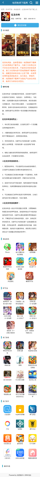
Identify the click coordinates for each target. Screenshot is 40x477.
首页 (2, 9)
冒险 (31, 110)
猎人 (30, 97)
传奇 (6, 94)
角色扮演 (17, 9)
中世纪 (17, 208)
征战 (27, 144)
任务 (20, 107)
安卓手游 (9, 9)
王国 (33, 178)
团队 (8, 178)
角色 (13, 97)
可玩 (10, 215)
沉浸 (26, 124)
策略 (33, 208)
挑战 (32, 107)
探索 (25, 215)
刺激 (14, 94)
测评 (16, 203)
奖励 (25, 136)
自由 (5, 156)
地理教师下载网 (20, 2)
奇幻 (6, 124)
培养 (20, 100)
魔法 (6, 104)
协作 (8, 211)
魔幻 (27, 110)
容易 (28, 228)
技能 (23, 152)
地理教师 (20, 475)
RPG (13, 211)
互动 (12, 141)
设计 (14, 228)
